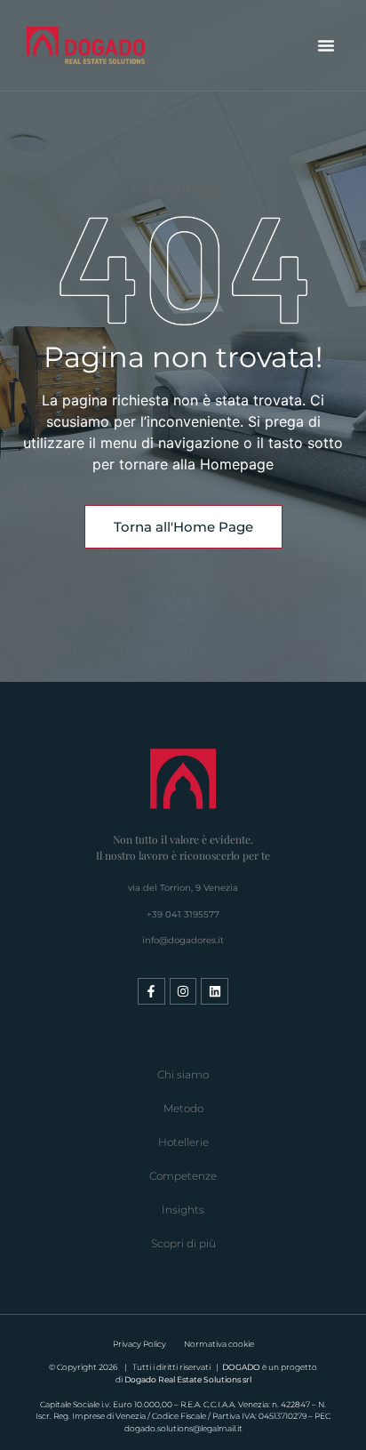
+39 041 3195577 (183, 914)
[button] (326, 45)
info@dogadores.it (183, 940)
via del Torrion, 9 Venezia (183, 887)
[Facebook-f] (151, 991)
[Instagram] (183, 991)
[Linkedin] (214, 991)
